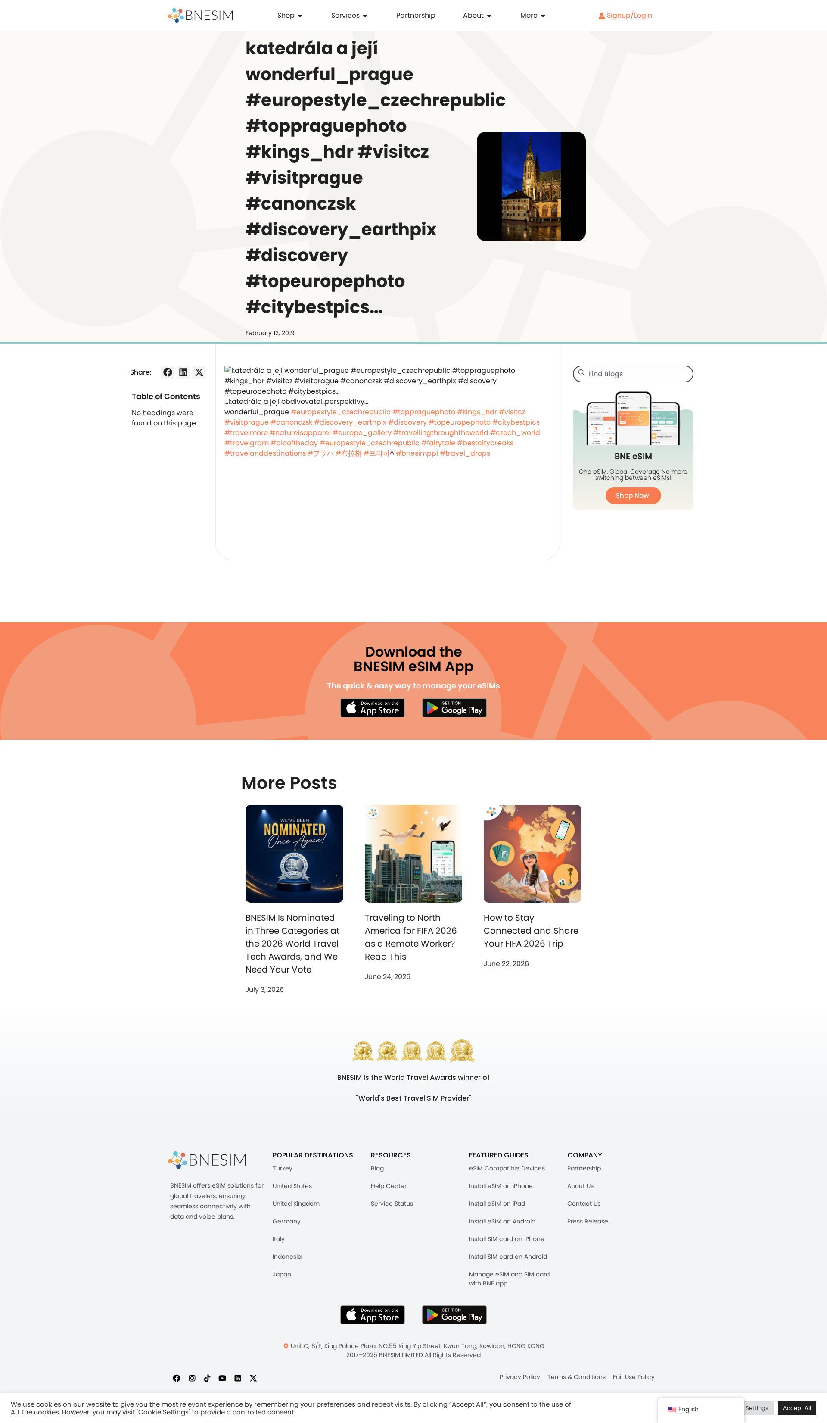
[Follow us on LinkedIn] (237, 1378)
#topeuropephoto (460, 422)
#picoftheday (294, 443)
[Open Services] (365, 15)
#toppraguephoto (423, 412)
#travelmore (246, 433)
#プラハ (321, 453)
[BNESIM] (207, 1160)
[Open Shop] (300, 15)
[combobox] (633, 374)
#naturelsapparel (300, 433)
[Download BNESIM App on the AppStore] (372, 1314)
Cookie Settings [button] (746, 1408)
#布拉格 (349, 453)
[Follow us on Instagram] (192, 1378)
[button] (167, 372)
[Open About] (489, 15)
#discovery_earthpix (350, 422)
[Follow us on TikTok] (207, 1378)
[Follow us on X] (253, 1378)
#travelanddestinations (265, 453)
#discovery (407, 422)
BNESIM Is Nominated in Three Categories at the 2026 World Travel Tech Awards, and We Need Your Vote (292, 944)
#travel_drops (465, 453)
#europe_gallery (362, 433)
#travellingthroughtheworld (440, 433)
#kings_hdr (477, 412)
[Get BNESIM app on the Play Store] (454, 707)
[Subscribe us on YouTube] (222, 1378)
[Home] (200, 15)
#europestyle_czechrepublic (341, 412)
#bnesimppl (417, 453)
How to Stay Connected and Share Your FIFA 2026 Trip (531, 931)
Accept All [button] (797, 1408)
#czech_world (515, 433)
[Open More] (543, 15)
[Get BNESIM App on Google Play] (454, 1314)
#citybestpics (516, 422)
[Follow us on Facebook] (176, 1378)
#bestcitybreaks (485, 443)
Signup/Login (628, 15)
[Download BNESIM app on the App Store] (372, 707)
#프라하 (377, 453)
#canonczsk (291, 422)
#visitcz (512, 412)
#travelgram (246, 443)
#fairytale (438, 443)
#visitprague (246, 422)
